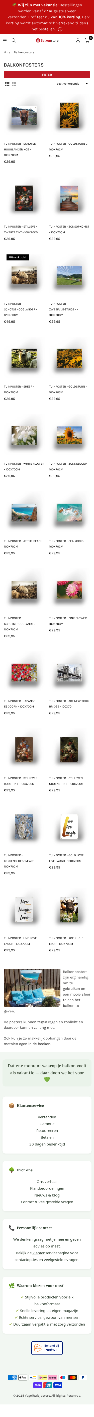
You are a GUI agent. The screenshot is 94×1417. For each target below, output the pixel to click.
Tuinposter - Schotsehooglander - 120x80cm (20, 309)
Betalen (47, 1137)
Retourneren (47, 1130)
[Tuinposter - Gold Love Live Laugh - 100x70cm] (69, 825)
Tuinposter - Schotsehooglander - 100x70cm (20, 623)
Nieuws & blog (47, 1194)
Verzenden (47, 1116)
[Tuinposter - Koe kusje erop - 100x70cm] (69, 908)
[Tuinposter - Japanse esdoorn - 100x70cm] (24, 671)
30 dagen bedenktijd (47, 1144)
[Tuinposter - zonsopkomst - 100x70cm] (69, 197)
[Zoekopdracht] (13, 40)
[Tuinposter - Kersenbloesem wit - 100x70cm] (24, 825)
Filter (47, 75)
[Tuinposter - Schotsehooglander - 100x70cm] (24, 588)
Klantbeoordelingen (47, 1188)
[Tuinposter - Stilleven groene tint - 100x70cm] (69, 748)
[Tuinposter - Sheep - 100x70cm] (24, 357)
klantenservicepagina (51, 1252)
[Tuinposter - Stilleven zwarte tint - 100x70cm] (24, 197)
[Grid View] (7, 84)
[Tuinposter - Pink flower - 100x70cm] (69, 588)
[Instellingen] (77, 40)
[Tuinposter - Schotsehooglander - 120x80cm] (24, 274)
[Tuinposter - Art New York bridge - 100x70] (69, 671)
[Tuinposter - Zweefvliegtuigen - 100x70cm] (69, 274)
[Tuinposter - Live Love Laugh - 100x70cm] (24, 908)
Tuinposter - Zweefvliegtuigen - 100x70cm (63, 309)
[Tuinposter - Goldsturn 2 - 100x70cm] (69, 114)
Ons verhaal (47, 1181)
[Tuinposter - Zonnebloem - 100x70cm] (69, 434)
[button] (86, 40)
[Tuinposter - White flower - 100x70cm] (24, 434)
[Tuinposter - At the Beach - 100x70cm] (24, 511)
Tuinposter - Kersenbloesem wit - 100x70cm (19, 860)
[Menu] (4, 40)
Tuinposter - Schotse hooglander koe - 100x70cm (20, 149)
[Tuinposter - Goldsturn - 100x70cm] (69, 357)
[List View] (14, 84)
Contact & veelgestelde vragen (47, 1201)
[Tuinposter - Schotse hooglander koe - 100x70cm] (24, 114)
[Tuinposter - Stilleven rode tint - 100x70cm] (24, 748)
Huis (7, 52)
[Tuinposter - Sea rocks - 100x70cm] (69, 511)
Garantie (47, 1123)
